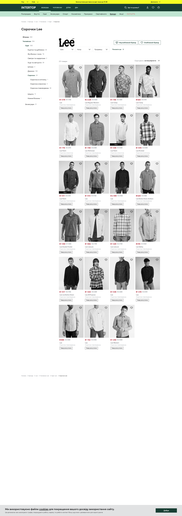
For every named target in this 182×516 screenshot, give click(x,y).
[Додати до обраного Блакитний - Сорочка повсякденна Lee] (80, 68)
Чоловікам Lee (44, 375)
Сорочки (31, 75)
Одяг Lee (54, 375)
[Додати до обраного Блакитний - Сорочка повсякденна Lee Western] (131, 308)
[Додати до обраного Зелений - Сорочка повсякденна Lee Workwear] (106, 116)
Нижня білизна (34, 98)
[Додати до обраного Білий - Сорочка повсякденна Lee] (106, 308)
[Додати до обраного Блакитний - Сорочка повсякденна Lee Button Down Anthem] (157, 164)
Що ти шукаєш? (133, 7)
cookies (43, 509)
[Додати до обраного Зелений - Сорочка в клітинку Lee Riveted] (157, 116)
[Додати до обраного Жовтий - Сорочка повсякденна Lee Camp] (157, 68)
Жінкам (26, 37)
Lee (36, 21)
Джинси (31, 71)
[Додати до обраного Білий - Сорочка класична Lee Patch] (80, 116)
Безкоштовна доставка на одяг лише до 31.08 (91, 2)
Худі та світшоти (35, 62)
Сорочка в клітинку (38, 79)
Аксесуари (29, 104)
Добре (166, 510)
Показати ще (116, 49)
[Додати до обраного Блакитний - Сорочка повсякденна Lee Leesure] (106, 212)
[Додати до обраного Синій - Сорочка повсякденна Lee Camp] (131, 68)
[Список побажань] (153, 7)
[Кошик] (159, 7)
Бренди (31, 21)
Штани (30, 67)
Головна (23, 21)
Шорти (31, 94)
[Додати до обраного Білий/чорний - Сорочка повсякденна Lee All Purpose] (106, 260)
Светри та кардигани (36, 58)
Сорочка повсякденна (39, 88)
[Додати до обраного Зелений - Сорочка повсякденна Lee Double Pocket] (80, 212)
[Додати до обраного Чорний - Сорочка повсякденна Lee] (157, 260)
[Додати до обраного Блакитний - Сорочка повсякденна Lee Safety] (157, 212)
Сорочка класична (38, 84)
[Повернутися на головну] (28, 7)
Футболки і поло (35, 54)
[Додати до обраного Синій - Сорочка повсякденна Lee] (106, 164)
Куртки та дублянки (36, 50)
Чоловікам (43, 21)
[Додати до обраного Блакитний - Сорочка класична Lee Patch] (131, 116)
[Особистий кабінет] (147, 7)
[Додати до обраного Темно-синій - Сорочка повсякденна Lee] (131, 164)
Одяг (50, 21)
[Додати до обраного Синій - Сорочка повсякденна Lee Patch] (80, 164)
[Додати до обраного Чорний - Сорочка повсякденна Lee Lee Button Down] (80, 260)
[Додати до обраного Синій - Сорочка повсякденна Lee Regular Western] (106, 68)
